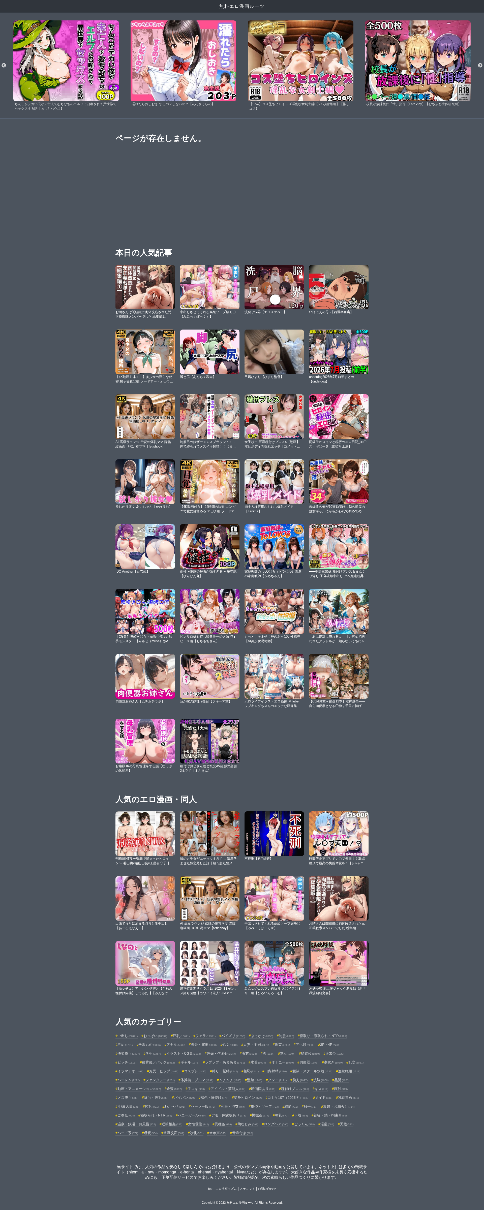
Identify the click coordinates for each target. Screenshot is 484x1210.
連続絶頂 (349, 1071)
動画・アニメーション (139, 1089)
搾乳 (152, 1106)
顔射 (341, 1089)
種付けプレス (295, 1089)
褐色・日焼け (214, 1098)
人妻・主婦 (256, 1045)
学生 (153, 1053)
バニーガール (191, 1115)
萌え (300, 1080)
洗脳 (320, 1080)
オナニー (282, 1062)
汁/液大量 (128, 1106)
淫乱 (327, 1124)
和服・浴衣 (233, 1106)
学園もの (149, 1045)
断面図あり (263, 1089)
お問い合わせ (267, 1189)
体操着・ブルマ (196, 1080)
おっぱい (155, 1036)
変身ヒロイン (248, 1098)
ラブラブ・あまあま (225, 1062)
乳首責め (348, 1098)
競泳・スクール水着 (312, 1071)
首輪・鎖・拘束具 (331, 1115)
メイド (323, 1098)
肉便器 (308, 1062)
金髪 (174, 1089)
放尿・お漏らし (338, 1106)
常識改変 (173, 1133)
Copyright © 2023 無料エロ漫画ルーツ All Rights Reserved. (242, 1202)
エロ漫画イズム (226, 1189)
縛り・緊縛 (225, 1071)
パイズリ (233, 1036)
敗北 (196, 1133)
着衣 (249, 1053)
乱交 (356, 1062)
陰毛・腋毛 (156, 1098)
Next (480, 65)
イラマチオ (130, 1071)
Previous (3, 65)
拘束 (282, 1045)
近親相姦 (172, 1124)
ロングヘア (276, 1124)
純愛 (291, 1106)
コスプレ (195, 1071)
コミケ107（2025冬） (288, 1098)
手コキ (196, 1089)
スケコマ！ (247, 1189)
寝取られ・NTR (156, 1115)
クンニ (277, 1080)
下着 (301, 1115)
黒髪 (341, 1080)
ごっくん (304, 1124)
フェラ (205, 1036)
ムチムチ (230, 1080)
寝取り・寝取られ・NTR (323, 1036)
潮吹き (333, 1062)
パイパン (184, 1098)
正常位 (334, 1053)
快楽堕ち (128, 1053)
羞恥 (251, 1071)
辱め (125, 1045)
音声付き (242, 1133)
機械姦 (260, 1115)
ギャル (189, 1062)
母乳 (281, 1115)
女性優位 (198, 1124)
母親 (151, 1133)
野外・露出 (204, 1045)
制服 (286, 1036)
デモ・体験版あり (228, 1115)
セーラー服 (203, 1106)
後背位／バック (158, 1062)
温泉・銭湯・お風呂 (136, 1124)
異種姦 (223, 1124)
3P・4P (330, 1045)
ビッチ (126, 1062)
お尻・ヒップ (163, 1071)
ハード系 (127, 1133)
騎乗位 (310, 1053)
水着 (258, 1062)
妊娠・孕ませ (221, 1053)
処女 (229, 1045)
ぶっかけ (262, 1036)
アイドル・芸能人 (227, 1089)
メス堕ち (127, 1098)
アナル (175, 1045)
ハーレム (128, 1080)
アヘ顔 (305, 1045)
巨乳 (181, 1036)
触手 (310, 1106)
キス (321, 1089)
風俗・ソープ (265, 1106)
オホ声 (217, 1133)
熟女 (287, 1053)
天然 (346, 1124)
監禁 (254, 1080)
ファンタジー (160, 1080)
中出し (127, 1036)
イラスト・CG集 (183, 1053)
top (210, 1189)
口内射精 (275, 1071)
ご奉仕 (126, 1115)
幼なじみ (247, 1124)
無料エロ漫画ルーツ (242, 6)
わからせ (174, 1106)
